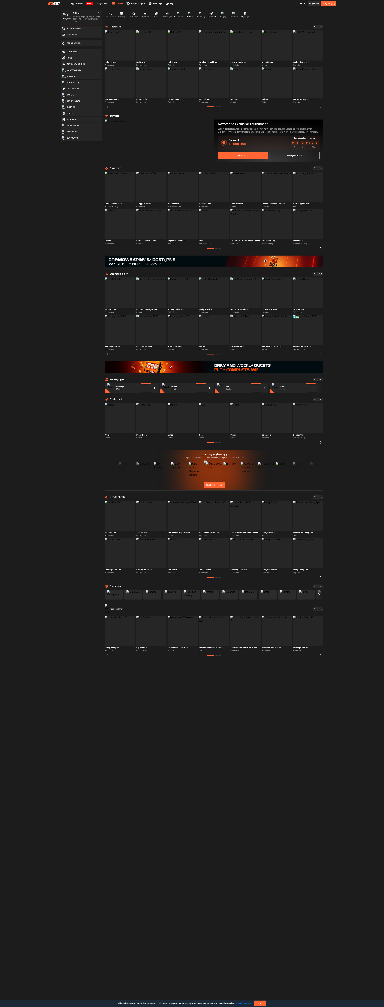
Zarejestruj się (328, 4)
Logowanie (314, 4)
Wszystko (318, 27)
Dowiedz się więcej (243, 1003)
